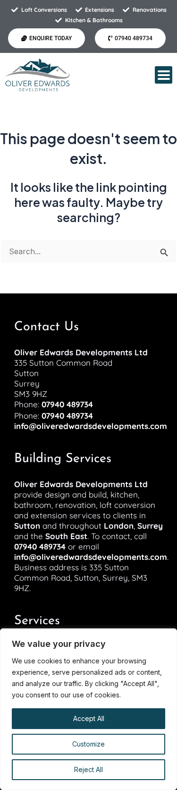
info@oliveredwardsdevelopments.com (90, 426)
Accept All (88, 718)
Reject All (88, 769)
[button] (163, 75)
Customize (88, 744)
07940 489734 (67, 404)
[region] (88, 709)
